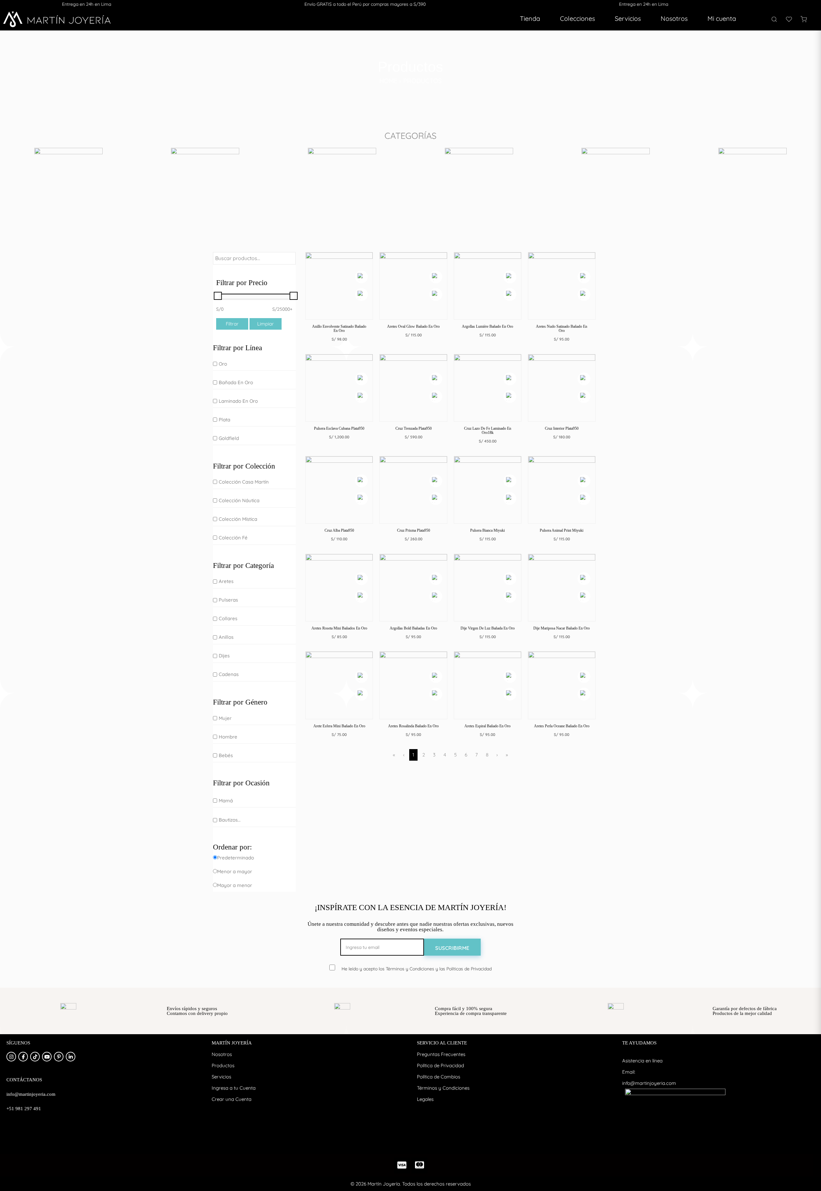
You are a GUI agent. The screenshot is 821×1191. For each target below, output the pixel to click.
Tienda (530, 18)
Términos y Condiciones (443, 1088)
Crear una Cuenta (231, 1099)
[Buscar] (774, 19)
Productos (223, 1065)
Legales (425, 1099)
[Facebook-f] (23, 1056)
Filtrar (232, 324)
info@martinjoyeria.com (649, 1083)
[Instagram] (11, 1056)
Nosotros (674, 18)
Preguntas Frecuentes (441, 1054)
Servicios (628, 18)
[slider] (218, 296)
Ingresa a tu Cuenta (234, 1088)
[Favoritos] (788, 19)
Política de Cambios (438, 1077)
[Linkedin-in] (70, 1056)
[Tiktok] (35, 1056)
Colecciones (577, 18)
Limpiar (265, 324)
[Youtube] (47, 1056)
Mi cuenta (721, 18)
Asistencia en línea (642, 1061)
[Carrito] (803, 19)
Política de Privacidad (440, 1065)
